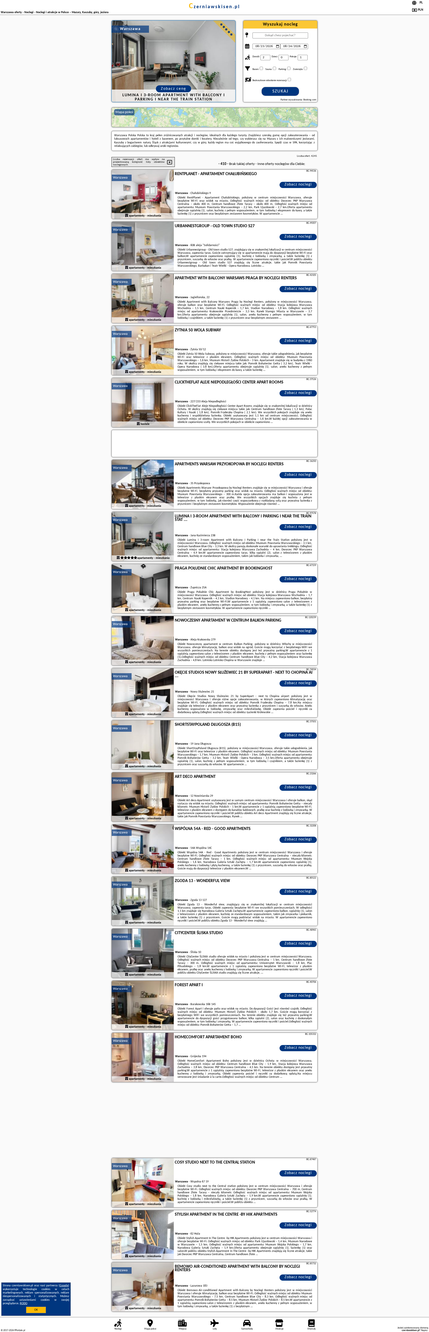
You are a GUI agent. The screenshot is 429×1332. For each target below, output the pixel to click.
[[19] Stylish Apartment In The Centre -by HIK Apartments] (143, 1235)
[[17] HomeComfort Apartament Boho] (143, 1057)
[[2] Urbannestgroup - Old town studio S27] (143, 246)
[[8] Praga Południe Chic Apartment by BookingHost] (143, 589)
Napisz (424, 1330)
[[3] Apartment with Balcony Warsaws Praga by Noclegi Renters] (143, 298)
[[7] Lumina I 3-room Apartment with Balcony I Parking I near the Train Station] (143, 537)
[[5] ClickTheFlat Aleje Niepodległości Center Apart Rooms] (143, 403)
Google (64, 1285)
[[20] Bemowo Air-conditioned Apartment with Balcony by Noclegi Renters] (143, 1287)
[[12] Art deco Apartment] (143, 797)
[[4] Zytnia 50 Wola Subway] (143, 351)
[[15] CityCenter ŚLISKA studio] (143, 953)
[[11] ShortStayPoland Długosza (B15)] (143, 745)
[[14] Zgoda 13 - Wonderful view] (143, 901)
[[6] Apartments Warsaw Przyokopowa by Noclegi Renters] (143, 484)
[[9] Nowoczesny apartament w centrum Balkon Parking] (143, 641)
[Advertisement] (214, 1120)
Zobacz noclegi (298, 185)
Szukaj (280, 91)
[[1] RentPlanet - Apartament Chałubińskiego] (143, 194)
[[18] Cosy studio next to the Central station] (143, 1183)
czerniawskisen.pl (214, 6)
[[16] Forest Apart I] (143, 1005)
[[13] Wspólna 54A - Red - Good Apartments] (143, 849)
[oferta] (126, 215)
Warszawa (120, 178)
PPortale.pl (19, 1330)
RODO (23, 1303)
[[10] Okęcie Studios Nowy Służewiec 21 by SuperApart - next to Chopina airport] (143, 693)
